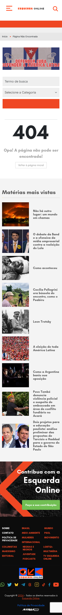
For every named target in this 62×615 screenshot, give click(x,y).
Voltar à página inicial (31, 165)
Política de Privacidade (31, 605)
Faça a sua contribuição (40, 505)
